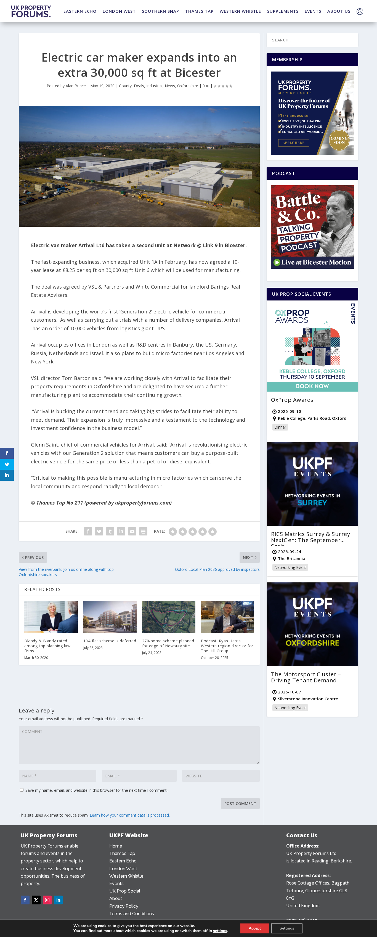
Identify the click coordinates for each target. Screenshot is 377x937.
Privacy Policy (123, 906)
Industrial (154, 85)
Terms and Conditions (131, 913)
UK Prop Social (124, 891)
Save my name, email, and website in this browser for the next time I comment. (96, 790)
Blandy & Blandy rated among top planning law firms (47, 645)
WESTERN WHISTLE (240, 11)
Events (116, 883)
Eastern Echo (123, 861)
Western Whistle (126, 876)
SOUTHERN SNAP (160, 11)
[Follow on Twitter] (36, 900)
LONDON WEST (119, 11)
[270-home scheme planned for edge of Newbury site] (168, 617)
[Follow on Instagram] (47, 900)
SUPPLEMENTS (283, 11)
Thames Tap (122, 853)
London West (123, 868)
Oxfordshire (187, 85)
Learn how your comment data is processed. (130, 815)
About (115, 898)
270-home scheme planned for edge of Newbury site (168, 643)
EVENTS (313, 11)
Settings (287, 928)
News (170, 85)
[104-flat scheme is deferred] (110, 617)
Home (115, 846)
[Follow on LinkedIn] (58, 900)
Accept (255, 928)
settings (220, 930)
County (125, 85)
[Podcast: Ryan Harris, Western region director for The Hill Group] (227, 617)
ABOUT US (339, 11)
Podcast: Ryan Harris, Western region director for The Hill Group (227, 645)
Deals (139, 85)
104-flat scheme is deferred (109, 640)
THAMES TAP (199, 11)
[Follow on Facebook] (25, 900)
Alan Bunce (76, 85)
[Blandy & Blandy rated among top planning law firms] (51, 617)
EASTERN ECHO (80, 11)
